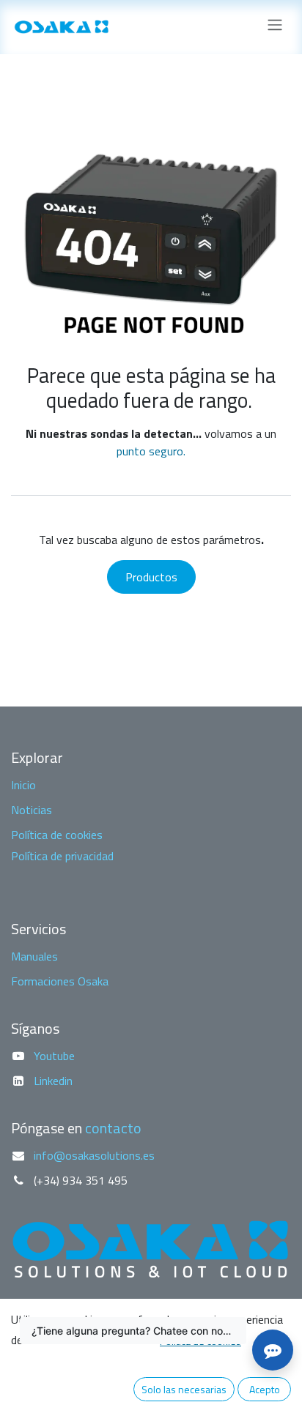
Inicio (23, 785)
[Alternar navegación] (275, 27)
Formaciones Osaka (59, 981)
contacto (113, 1127)
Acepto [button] (264, 1389)
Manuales (34, 956)
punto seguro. (151, 451)
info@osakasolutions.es (94, 1155)
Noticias (31, 810)
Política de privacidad (62, 856)
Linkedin (53, 1080)
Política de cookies (57, 834)
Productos (151, 577)
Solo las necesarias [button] (183, 1389)
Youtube (54, 1056)
